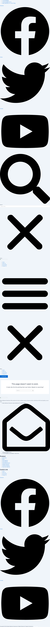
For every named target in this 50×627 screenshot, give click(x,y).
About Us (4, 263)
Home (3, 262)
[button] (25, 318)
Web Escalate (35, 626)
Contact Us (4, 265)
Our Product (4, 264)
